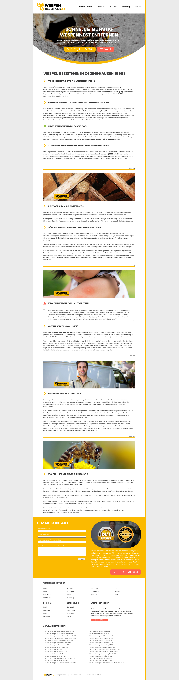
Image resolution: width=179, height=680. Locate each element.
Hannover (47, 598)
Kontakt (138, 7)
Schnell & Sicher (85, 7)
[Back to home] (51, 7)
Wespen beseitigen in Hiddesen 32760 (101, 638)
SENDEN (81, 559)
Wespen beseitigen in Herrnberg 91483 (101, 645)
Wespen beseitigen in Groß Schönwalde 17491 (59, 633)
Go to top (132, 168)
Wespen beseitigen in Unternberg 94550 (57, 660)
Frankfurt (46, 592)
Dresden (118, 594)
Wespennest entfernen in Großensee (56, 653)
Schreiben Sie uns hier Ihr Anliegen (50, 546)
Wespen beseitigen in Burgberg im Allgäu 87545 (59, 631)
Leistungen (101, 7)
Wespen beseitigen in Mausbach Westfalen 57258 (60, 658)
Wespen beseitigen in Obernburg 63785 (101, 642)
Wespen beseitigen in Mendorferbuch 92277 (103, 647)
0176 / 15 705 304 (81, 49)
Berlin (45, 588)
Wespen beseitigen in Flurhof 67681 (55, 656)
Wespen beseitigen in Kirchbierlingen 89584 (58, 642)
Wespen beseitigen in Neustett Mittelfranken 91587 (60, 636)
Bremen (94, 594)
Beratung (126, 7)
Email (107, 49)
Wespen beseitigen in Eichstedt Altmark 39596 (104, 651)
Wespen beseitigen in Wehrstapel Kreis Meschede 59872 (107, 662)
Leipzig (117, 592)
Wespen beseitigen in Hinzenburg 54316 (102, 640)
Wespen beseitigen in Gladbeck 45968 (101, 660)
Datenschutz (76, 675)
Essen (69, 594)
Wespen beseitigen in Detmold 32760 (56, 651)
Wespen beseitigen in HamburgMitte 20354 (103, 653)
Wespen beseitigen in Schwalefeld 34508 (102, 636)
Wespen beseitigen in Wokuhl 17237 (56, 649)
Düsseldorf (95, 592)
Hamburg (70, 588)
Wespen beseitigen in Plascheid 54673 (56, 647)
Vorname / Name (44, 528)
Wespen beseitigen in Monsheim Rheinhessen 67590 (61, 638)
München (94, 588)
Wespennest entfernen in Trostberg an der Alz (59, 640)
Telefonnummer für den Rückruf (49, 540)
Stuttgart (70, 592)
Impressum (61, 675)
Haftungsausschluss (94, 675)
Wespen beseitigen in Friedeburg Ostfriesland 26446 (60, 662)
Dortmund (47, 594)
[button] (140, 672)
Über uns (113, 7)
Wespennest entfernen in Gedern (99, 633)
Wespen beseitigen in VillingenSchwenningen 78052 (105, 649)
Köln (116, 588)
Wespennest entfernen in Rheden (100, 631)
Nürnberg (70, 598)
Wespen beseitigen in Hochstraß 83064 (101, 656)
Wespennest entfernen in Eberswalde (101, 658)
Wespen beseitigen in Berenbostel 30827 (57, 645)
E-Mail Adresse (43, 534)
